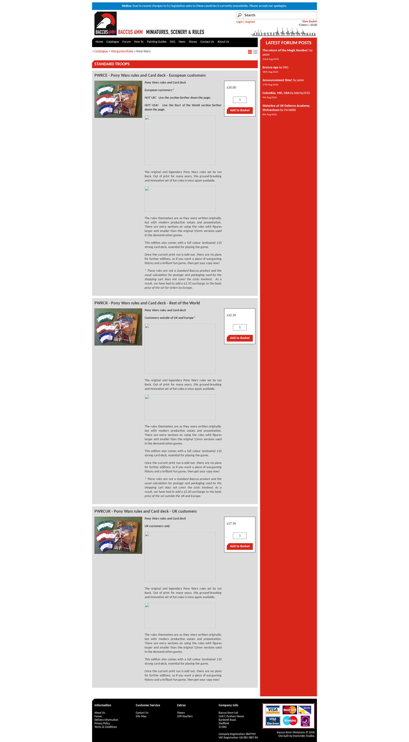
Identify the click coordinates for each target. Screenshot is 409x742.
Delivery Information (106, 720)
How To (138, 41)
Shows (193, 41)
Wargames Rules (122, 51)
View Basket (309, 21)
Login (239, 22)
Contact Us (207, 41)
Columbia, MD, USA (275, 93)
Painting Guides (156, 41)
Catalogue (113, 41)
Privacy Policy (102, 723)
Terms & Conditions (105, 727)
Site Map (141, 716)
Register (250, 22)
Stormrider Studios (304, 736)
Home (99, 41)
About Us (223, 41)
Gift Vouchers (185, 716)
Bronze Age (270, 67)
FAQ (172, 41)
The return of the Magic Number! (285, 50)
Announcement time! (277, 80)
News (182, 41)
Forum (126, 41)
